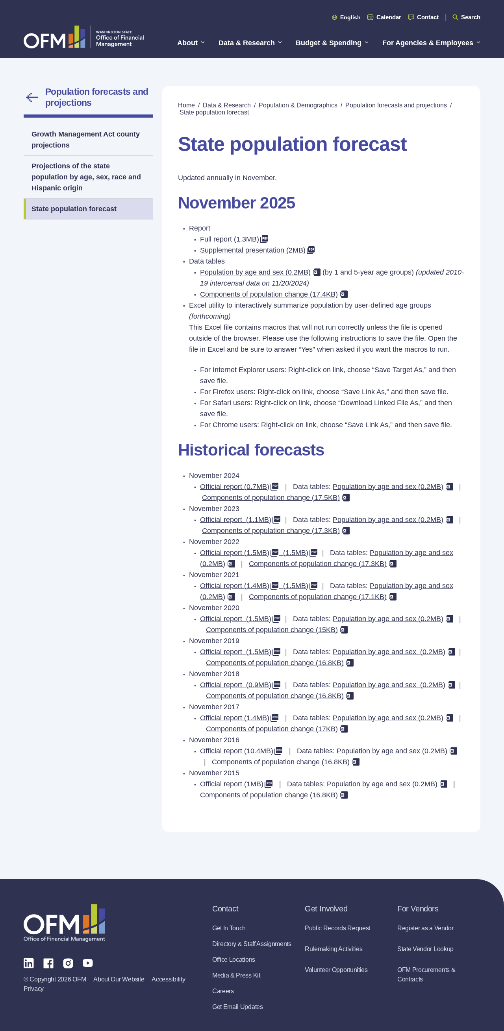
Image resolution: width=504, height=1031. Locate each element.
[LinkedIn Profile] (29, 962)
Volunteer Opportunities (336, 969)
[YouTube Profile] (88, 962)
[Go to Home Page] (84, 36)
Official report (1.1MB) (235, 520)
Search (470, 17)
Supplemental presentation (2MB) (253, 250)
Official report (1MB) (231, 784)
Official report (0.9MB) (235, 685)
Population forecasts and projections (96, 97)
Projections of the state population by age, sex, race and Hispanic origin (86, 177)
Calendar (388, 17)
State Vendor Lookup (425, 949)
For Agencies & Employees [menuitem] (427, 43)
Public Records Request (337, 928)
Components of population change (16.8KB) (275, 663)
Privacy (34, 988)
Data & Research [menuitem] (247, 43)
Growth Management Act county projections (86, 139)
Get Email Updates (237, 1006)
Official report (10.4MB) (236, 751)
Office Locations (233, 959)
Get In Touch (229, 928)
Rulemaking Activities (333, 949)
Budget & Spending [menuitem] (328, 43)
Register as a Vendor (425, 928)
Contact (428, 17)
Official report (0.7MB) (234, 487)
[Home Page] (64, 923)
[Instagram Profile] (68, 962)
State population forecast (74, 209)
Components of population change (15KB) (272, 630)
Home (186, 105)
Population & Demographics (298, 105)
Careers (223, 991)
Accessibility (168, 979)
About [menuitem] (187, 43)
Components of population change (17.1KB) (318, 597)
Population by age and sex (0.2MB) (255, 272)
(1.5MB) (293, 553)
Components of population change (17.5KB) (271, 498)
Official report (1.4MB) (234, 586)
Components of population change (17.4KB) (269, 294)
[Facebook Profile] (48, 962)
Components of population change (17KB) (272, 729)
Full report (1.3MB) (229, 239)
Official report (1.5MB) (234, 553)
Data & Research (227, 105)
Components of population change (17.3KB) (271, 531)
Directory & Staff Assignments (251, 944)
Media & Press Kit (236, 975)
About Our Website (118, 979)
